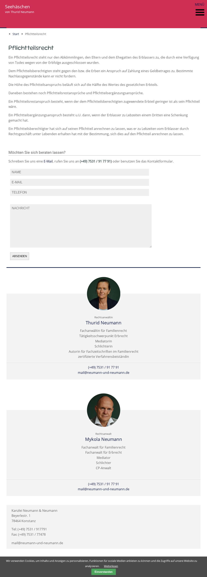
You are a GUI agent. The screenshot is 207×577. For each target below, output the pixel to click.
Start (16, 34)
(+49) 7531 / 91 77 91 (103, 367)
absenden (19, 256)
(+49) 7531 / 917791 (32, 529)
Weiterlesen (111, 566)
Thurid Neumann (103, 322)
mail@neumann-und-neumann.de (103, 372)
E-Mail (48, 161)
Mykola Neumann (103, 439)
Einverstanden (104, 571)
